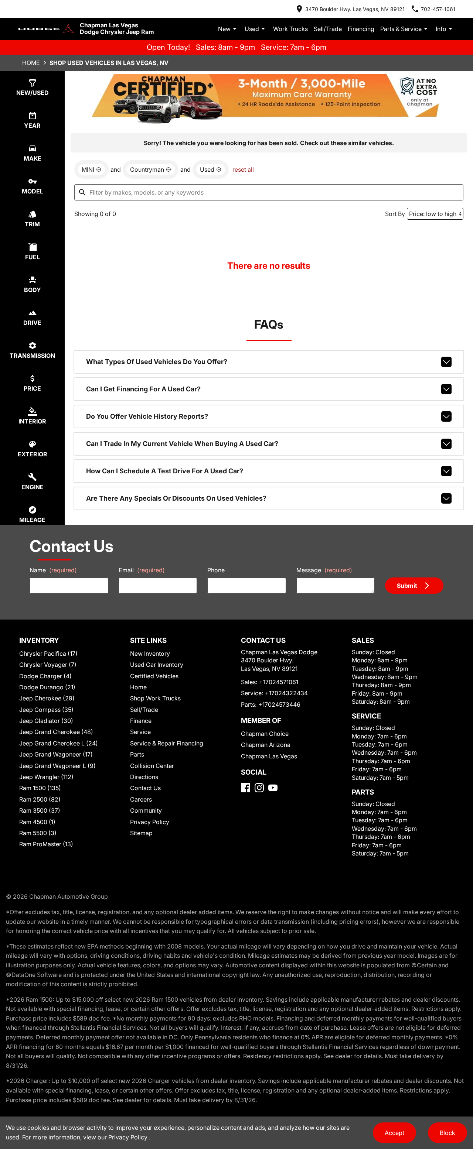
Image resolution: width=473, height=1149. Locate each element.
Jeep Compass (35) (46, 709)
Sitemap (141, 833)
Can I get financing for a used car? (143, 389)
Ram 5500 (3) (38, 833)
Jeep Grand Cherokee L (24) (58, 743)
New (224, 28)
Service (140, 731)
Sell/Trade (328, 28)
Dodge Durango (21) (47, 687)
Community (146, 810)
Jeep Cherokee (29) (47, 698)
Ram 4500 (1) (37, 822)
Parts (137, 754)
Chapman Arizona (265, 744)
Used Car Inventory (156, 664)
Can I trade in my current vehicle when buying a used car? (182, 443)
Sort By (395, 213)
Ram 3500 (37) (39, 810)
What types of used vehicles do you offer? (156, 362)
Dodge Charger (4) (45, 676)
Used (252, 28)
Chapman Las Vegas (269, 756)
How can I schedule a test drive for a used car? (164, 471)
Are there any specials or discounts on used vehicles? (176, 498)
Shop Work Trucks (155, 698)
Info (441, 28)
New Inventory (150, 653)
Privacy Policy (149, 822)
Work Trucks (290, 28)
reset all (243, 169)
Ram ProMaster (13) (46, 844)
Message (324, 570)
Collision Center (152, 765)
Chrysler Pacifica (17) (48, 653)
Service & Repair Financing (166, 743)
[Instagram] (259, 788)
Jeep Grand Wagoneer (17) (56, 754)
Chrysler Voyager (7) (47, 664)
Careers (141, 799)
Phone (216, 570)
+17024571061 (278, 682)
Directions (144, 777)
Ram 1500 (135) (40, 788)
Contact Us (145, 788)
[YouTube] (273, 788)
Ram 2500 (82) (40, 799)
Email (142, 570)
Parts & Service (401, 28)
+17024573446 (279, 704)
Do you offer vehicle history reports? (147, 416)
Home (31, 62)
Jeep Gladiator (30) (46, 720)
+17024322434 (286, 693)
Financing (361, 28)
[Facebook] (245, 788)
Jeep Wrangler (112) (46, 777)
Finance (141, 720)
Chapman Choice (265, 733)
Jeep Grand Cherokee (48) (56, 731)
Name (53, 570)
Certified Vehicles (154, 676)
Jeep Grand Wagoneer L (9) (57, 765)
